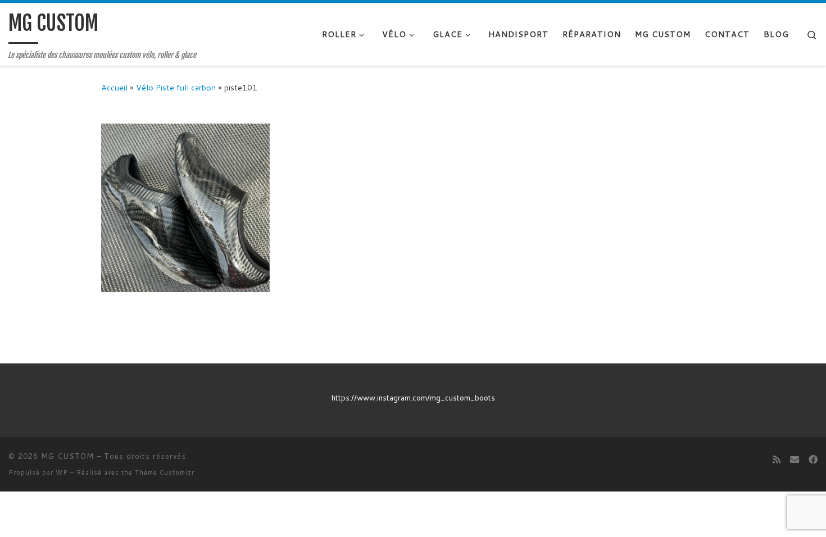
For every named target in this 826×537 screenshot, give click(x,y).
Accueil (114, 87)
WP (62, 472)
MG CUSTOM (67, 456)
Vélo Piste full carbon (176, 87)
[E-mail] (794, 459)
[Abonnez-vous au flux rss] (776, 459)
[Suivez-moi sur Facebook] (813, 459)
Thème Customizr (164, 472)
